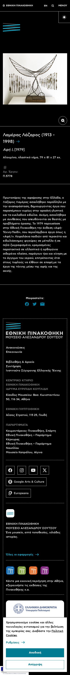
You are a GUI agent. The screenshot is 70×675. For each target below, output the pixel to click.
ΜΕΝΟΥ (62, 5)
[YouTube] (34, 471)
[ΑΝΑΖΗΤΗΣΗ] (52, 5)
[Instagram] (23, 471)
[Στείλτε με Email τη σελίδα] (42, 304)
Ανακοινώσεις (15, 347)
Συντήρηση (13, 366)
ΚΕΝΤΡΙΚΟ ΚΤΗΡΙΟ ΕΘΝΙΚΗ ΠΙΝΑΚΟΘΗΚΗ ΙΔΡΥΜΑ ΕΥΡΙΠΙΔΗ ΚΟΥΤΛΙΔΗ (27, 385)
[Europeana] (20, 494)
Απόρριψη (35, 664)
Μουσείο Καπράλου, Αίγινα (24, 452)
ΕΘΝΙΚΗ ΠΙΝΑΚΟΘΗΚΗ (19, 5)
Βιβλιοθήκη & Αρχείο (20, 362)
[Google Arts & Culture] (27, 483)
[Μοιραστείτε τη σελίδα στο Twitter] (35, 304)
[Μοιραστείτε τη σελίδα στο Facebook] (27, 304)
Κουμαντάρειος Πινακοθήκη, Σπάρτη (31, 431)
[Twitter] (46, 471)
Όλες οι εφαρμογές (19, 554)
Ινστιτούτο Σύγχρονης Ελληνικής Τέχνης (33, 370)
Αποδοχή (35, 653)
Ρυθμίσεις (12, 642)
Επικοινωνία (14, 352)
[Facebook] (11, 471)
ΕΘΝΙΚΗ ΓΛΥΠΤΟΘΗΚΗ (22, 409)
